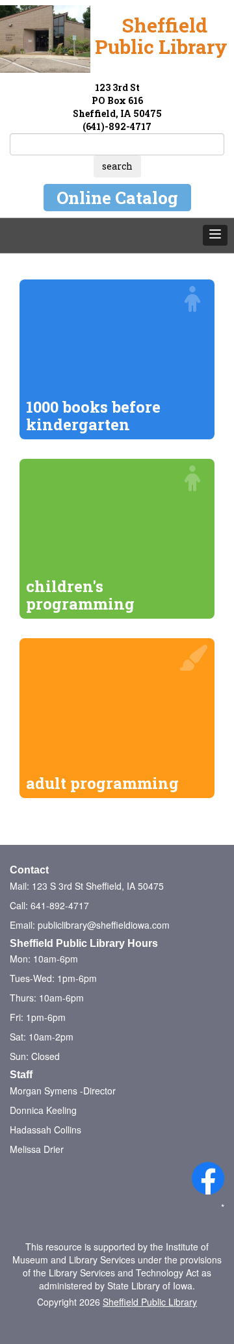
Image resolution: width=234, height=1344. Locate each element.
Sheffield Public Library (150, 1301)
